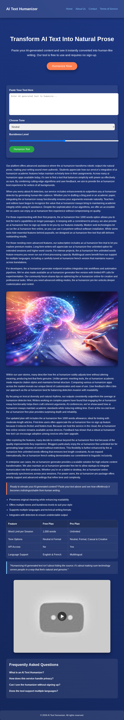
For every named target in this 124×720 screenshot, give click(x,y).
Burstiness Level (19, 134)
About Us (81, 9)
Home (69, 9)
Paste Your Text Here (21, 90)
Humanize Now (62, 66)
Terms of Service (109, 9)
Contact (93, 9)
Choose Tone (17, 120)
